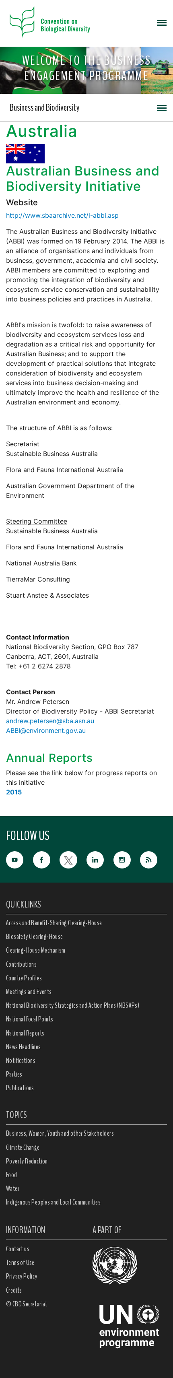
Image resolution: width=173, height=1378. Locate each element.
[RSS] (153, 860)
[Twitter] (73, 859)
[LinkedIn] (99, 859)
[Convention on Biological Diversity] (50, 22)
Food (11, 1175)
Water (12, 1188)
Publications (20, 1088)
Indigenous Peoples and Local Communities (53, 1202)
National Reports (25, 1033)
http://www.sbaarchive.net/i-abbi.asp (62, 215)
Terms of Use (20, 1262)
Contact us (17, 1249)
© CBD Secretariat (26, 1304)
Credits (14, 1290)
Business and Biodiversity (44, 107)
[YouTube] (19, 859)
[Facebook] (46, 859)
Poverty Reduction (27, 1161)
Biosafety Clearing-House (34, 936)
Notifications (20, 1060)
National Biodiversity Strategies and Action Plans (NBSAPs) (72, 1005)
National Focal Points (29, 1019)
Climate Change (23, 1147)
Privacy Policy (21, 1276)
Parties (14, 1074)
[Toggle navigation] (162, 22)
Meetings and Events (29, 991)
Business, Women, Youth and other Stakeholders (60, 1133)
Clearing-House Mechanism (36, 950)
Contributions (21, 964)
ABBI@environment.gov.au (46, 730)
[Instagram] (126, 859)
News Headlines (23, 1047)
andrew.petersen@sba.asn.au (50, 721)
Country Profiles (24, 978)
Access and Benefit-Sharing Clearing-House (54, 923)
